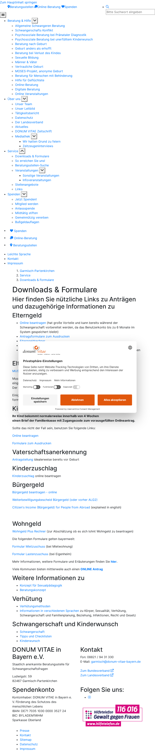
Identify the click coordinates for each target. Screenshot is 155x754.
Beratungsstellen (24, 245)
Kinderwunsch (30, 641)
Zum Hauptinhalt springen (18, 2)
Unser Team (23, 104)
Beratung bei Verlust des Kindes (38, 53)
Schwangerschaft (32, 632)
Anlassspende (25, 208)
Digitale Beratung (27, 89)
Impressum (15, 263)
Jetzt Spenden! (26, 199)
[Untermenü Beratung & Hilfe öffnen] (35, 20)
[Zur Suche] (107, 7)
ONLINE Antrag (92, 569)
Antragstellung (22, 459)
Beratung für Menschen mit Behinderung (43, 76)
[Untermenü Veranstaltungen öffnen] (42, 170)
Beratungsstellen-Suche (32, 165)
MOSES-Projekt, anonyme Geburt (39, 71)
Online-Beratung (26, 85)
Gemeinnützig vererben (31, 217)
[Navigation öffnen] (3, 15)
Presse (24, 730)
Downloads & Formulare (32, 156)
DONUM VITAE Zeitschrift (33, 131)
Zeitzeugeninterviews (38, 146)
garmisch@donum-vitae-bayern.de (116, 661)
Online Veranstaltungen (31, 94)
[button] (77, 315)
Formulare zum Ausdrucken (31, 443)
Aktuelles (21, 127)
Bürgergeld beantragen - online (34, 492)
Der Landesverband (29, 122)
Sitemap (26, 740)
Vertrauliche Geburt (29, 66)
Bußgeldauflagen (27, 222)
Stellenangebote (26, 184)
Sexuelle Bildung (27, 57)
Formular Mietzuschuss (28, 546)
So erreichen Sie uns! (30, 161)
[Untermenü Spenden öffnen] (24, 194)
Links (18, 189)
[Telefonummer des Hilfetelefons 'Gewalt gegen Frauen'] (112, 715)
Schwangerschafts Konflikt (34, 30)
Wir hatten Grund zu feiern (41, 141)
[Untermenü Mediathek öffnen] (34, 136)
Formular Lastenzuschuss (30, 554)
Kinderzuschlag (23, 476)
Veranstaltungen (26, 170)
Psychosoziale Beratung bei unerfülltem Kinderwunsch (54, 39)
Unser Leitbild (25, 108)
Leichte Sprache (19, 254)
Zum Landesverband (96, 675)
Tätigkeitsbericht (27, 113)
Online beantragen (33, 323)
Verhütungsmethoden (35, 606)
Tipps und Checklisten (36, 636)
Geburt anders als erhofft (33, 48)
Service (13, 151)
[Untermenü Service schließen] (22, 151)
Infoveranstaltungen (37, 180)
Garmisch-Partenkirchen (37, 271)
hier (114, 561)
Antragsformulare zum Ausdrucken (45, 336)
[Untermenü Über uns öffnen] (24, 99)
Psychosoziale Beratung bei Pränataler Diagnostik (50, 35)
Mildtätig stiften (26, 213)
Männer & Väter (26, 62)
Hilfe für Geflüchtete (29, 80)
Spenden (14, 194)
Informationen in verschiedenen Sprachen (49, 611)
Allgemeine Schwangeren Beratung (40, 26)
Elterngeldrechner (32, 341)
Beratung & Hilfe (19, 20)
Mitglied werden (26, 204)
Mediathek (22, 136)
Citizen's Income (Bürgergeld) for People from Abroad (51, 507)
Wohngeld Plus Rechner (29, 531)
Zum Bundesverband (97, 671)
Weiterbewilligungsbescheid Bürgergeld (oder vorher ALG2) (55, 500)
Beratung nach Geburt (31, 44)
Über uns (14, 99)
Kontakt (13, 259)
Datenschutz (24, 117)
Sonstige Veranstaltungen (41, 175)
